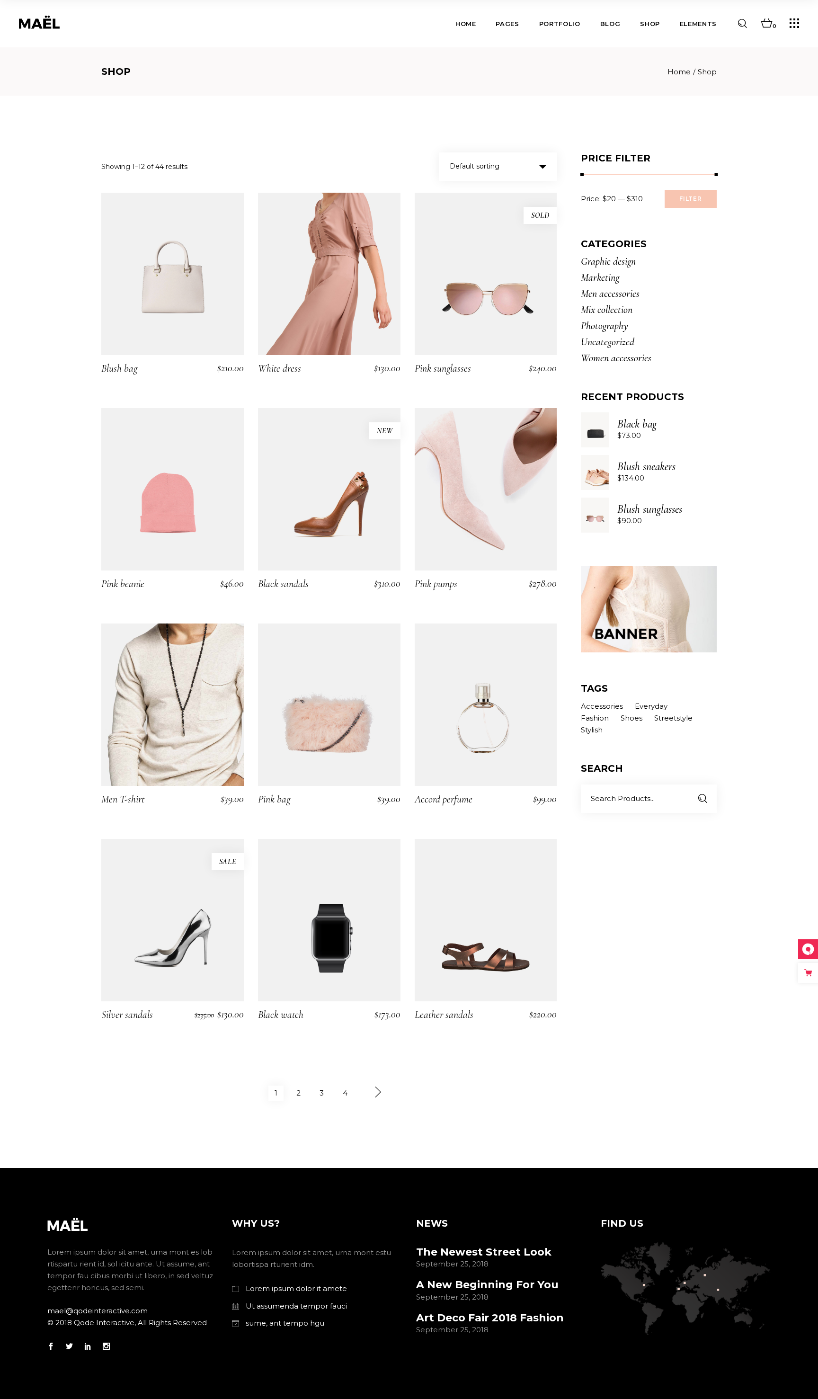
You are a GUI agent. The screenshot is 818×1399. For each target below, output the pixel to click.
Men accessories (610, 293)
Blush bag (119, 368)
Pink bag (274, 799)
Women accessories (616, 358)
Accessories (602, 706)
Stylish (592, 730)
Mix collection (606, 309)
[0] (767, 23)
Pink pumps (436, 584)
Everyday (651, 706)
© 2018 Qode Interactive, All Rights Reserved (127, 1322)
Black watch (280, 1014)
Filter (690, 198)
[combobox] (498, 166)
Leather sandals (444, 1014)
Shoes (631, 718)
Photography (604, 325)
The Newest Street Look (483, 1252)
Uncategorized (607, 342)
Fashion (595, 718)
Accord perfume (443, 799)
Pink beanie (122, 584)
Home (679, 71)
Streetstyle (673, 718)
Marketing (600, 277)
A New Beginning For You (487, 1284)
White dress (279, 368)
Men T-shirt (122, 799)
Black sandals (283, 584)
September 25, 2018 (452, 1263)
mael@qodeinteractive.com (97, 1310)
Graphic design (608, 261)
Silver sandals (127, 1014)
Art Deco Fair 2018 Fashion (490, 1317)
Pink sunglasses (443, 368)
